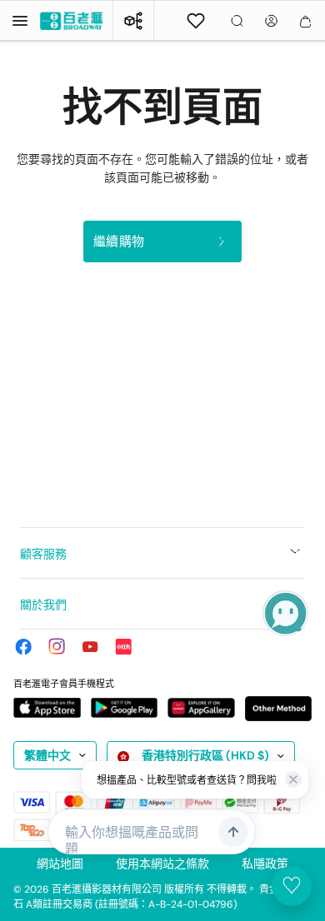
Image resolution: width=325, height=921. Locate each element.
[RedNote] (123, 646)
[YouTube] (90, 646)
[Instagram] (57, 646)
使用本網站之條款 (162, 863)
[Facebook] (23, 646)
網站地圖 (60, 863)
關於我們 (43, 604)
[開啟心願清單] (196, 21)
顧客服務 (43, 553)
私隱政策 (265, 863)
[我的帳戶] (271, 20)
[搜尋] (237, 20)
